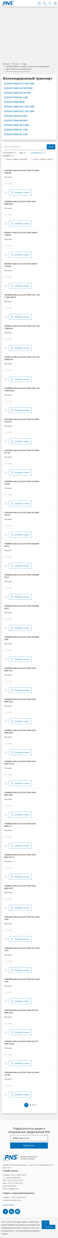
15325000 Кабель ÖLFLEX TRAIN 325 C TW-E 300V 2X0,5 (22, 389)
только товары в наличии (16, 159)
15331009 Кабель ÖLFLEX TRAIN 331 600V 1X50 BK (21, 171)
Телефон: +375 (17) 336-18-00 (14, 1175)
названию (7, 156)
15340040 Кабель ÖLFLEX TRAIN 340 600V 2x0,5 (21, 607)
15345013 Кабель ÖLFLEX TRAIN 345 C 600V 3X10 (20, 887)
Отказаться (48, 1227)
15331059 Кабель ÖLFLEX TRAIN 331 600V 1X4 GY (21, 482)
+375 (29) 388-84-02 (13, 1178)
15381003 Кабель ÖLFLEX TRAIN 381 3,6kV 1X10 (22, 918)
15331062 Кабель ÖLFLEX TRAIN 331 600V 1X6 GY (21, 513)
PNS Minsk (12, 1186)
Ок (45, 1223)
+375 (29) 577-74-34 (14, 1180)
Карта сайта (8, 1205)
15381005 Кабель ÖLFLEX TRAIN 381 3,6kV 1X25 (22, 980)
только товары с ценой (42, 159)
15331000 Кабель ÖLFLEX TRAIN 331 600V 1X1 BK (21, 1073)
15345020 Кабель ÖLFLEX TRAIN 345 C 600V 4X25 (20, 793)
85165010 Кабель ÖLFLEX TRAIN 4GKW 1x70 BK (20, 265)
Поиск (51, 147)
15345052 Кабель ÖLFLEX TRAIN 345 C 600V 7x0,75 (20, 762)
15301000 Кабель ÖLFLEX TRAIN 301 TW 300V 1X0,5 (21, 1011)
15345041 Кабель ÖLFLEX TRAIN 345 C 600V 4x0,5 (20, 731)
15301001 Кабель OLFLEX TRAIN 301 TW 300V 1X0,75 (21, 1042)
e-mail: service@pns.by (12, 1200)
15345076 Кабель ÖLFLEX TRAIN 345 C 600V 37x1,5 (20, 855)
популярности (36, 153)
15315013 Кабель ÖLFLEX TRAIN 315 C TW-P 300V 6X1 (22, 327)
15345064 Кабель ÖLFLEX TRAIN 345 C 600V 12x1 (20, 669)
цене (21, 153)
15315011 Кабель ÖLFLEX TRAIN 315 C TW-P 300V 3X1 (22, 358)
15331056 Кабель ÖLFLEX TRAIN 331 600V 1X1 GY (21, 451)
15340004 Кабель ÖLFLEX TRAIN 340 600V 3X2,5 (21, 576)
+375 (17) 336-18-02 (15, 1183)
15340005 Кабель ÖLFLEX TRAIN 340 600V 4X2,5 (21, 544)
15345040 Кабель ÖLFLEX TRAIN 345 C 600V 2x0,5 (20, 700)
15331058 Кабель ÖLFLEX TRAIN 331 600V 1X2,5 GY (21, 420)
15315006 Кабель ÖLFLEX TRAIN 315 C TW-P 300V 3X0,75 (22, 296)
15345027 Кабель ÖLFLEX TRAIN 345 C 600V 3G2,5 (20, 202)
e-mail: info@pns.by (10, 1188)
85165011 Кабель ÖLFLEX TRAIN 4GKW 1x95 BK (20, 233)
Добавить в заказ (22, 192)
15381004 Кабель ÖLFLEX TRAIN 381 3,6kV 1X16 (22, 949)
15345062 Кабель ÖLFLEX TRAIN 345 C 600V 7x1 (20, 824)
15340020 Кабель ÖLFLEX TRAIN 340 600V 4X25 (21, 638)
